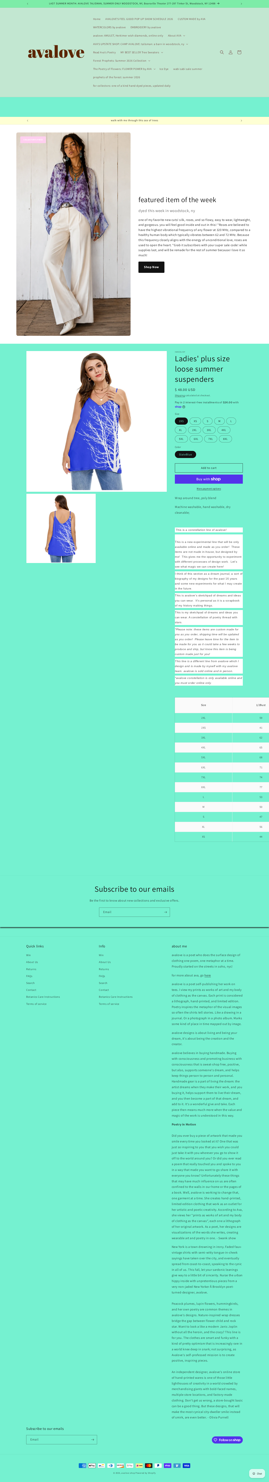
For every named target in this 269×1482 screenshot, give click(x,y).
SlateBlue (185, 454)
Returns (31, 969)
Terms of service (36, 1004)
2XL (194, 430)
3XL (209, 430)
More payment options (209, 488)
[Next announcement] (241, 4)
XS (195, 421)
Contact (31, 990)
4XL (224, 430)
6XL (196, 439)
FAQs (29, 976)
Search (30, 983)
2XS (181, 421)
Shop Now (151, 267)
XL (180, 430)
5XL (181, 439)
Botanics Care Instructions (43, 997)
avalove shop (128, 1473)
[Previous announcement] (27, 4)
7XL (210, 439)
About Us (32, 962)
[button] (176, 35)
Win (28, 955)
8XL (225, 439)
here (207, 975)
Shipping (180, 395)
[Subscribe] (165, 912)
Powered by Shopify (145, 1473)
